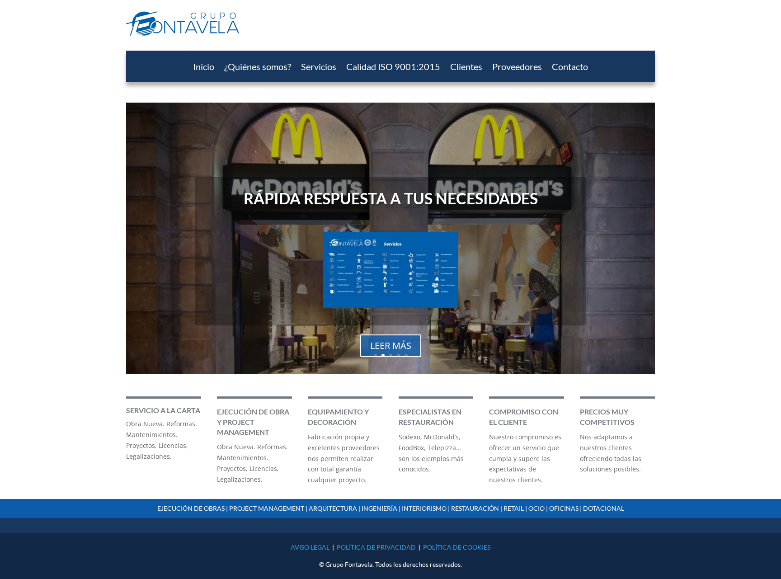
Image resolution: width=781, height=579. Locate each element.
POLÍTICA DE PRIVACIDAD (376, 547)
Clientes (466, 67)
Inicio (203, 67)
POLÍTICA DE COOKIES (456, 547)
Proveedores (517, 67)
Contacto (570, 67)
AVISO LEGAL (310, 547)
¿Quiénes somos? (257, 67)
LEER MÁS (390, 345)
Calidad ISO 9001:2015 (393, 67)
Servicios (318, 67)
